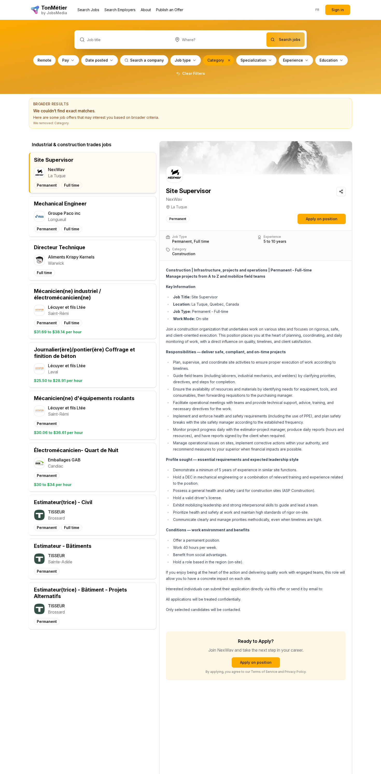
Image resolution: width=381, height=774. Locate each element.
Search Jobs (88, 10)
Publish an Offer (169, 10)
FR (317, 10)
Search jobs (289, 39)
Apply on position (321, 219)
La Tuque (179, 207)
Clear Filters (193, 73)
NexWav (174, 199)
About (146, 10)
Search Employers (120, 10)
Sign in (337, 10)
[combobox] (218, 39)
